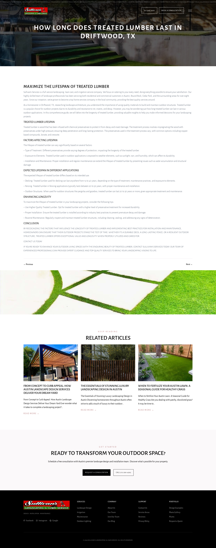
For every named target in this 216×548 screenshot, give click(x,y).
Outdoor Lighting (84, 521)
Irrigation (81, 512)
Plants (171, 517)
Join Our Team (113, 517)
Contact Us (142, 508)
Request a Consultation (96, 472)
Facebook (29, 521)
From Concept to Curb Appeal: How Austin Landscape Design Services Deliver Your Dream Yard (47, 389)
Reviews (141, 517)
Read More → (31, 414)
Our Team (112, 512)
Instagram (42, 521)
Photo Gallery (174, 512)
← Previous (28, 264)
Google (55, 521)
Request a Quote (176, 521)
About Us (111, 508)
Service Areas (143, 512)
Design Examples (176, 508)
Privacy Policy (143, 521)
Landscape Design (84, 508)
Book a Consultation (171, 10)
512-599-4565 (149, 10)
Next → (189, 264)
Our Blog (111, 521)
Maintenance (82, 517)
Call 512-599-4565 (123, 472)
